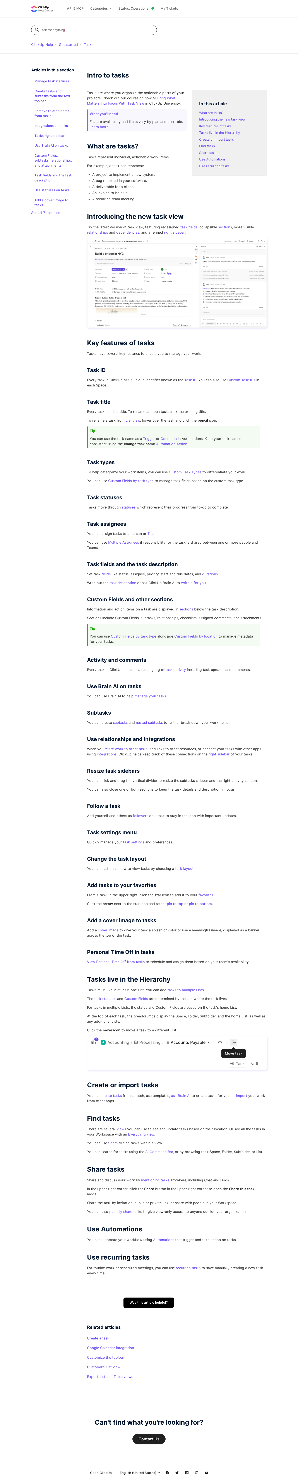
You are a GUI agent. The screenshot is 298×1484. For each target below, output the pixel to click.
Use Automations (212, 159)
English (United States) (138, 1473)
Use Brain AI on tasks (51, 145)
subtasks (120, 722)
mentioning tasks (155, 1180)
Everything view (141, 1134)
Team (151, 533)
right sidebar (174, 232)
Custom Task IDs (241, 380)
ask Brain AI (180, 1095)
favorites (206, 895)
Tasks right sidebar (49, 136)
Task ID (190, 380)
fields (106, 574)
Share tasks (208, 153)
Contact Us (149, 1439)
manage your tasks (150, 696)
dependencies (127, 232)
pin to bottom (200, 903)
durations (210, 574)
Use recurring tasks (214, 166)
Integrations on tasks (51, 126)
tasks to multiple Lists (186, 990)
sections (225, 227)
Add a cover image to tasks (51, 202)
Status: (133, 8)
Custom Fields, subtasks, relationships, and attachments (53, 160)
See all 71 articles (45, 212)
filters (113, 1143)
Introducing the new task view (222, 119)
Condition (169, 438)
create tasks (111, 1095)
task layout (184, 868)
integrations (106, 754)
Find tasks (207, 146)
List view (133, 420)
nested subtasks (149, 722)
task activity (176, 669)
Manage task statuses (51, 81)
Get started (68, 44)
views (121, 1129)
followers (140, 816)
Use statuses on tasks (51, 190)
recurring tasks (188, 1268)
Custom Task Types (185, 472)
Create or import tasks (216, 139)
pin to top (175, 903)
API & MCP (75, 8)
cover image (108, 930)
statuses (128, 507)
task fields (188, 227)
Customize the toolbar (105, 1357)
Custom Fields (136, 998)
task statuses (105, 998)
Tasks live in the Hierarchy (219, 133)
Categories (99, 8)
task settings (133, 842)
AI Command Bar (159, 1152)
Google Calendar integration (110, 1348)
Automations (163, 1240)
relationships (97, 232)
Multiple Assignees (123, 542)
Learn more (99, 127)
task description (123, 583)
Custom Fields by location (196, 636)
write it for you (193, 583)
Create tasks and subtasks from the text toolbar (52, 96)
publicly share (120, 1211)
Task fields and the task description (53, 177)
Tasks (88, 44)
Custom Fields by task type (131, 481)
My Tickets (169, 8)
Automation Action (171, 444)
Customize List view (103, 1367)
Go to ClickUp (101, 1473)
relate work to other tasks (125, 749)
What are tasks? (211, 113)
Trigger (149, 438)
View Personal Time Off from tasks (116, 962)
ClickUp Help (42, 44)
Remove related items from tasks (51, 113)
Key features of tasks (215, 126)
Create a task (98, 1338)
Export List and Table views (110, 1376)
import (241, 1095)
